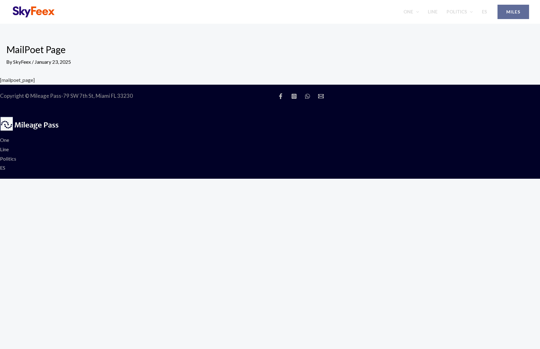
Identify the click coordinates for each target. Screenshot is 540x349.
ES (484, 11)
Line (433, 11)
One (408, 11)
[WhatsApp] (307, 96)
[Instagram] (294, 96)
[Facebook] (280, 96)
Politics (457, 11)
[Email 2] (321, 96)
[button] (416, 11)
